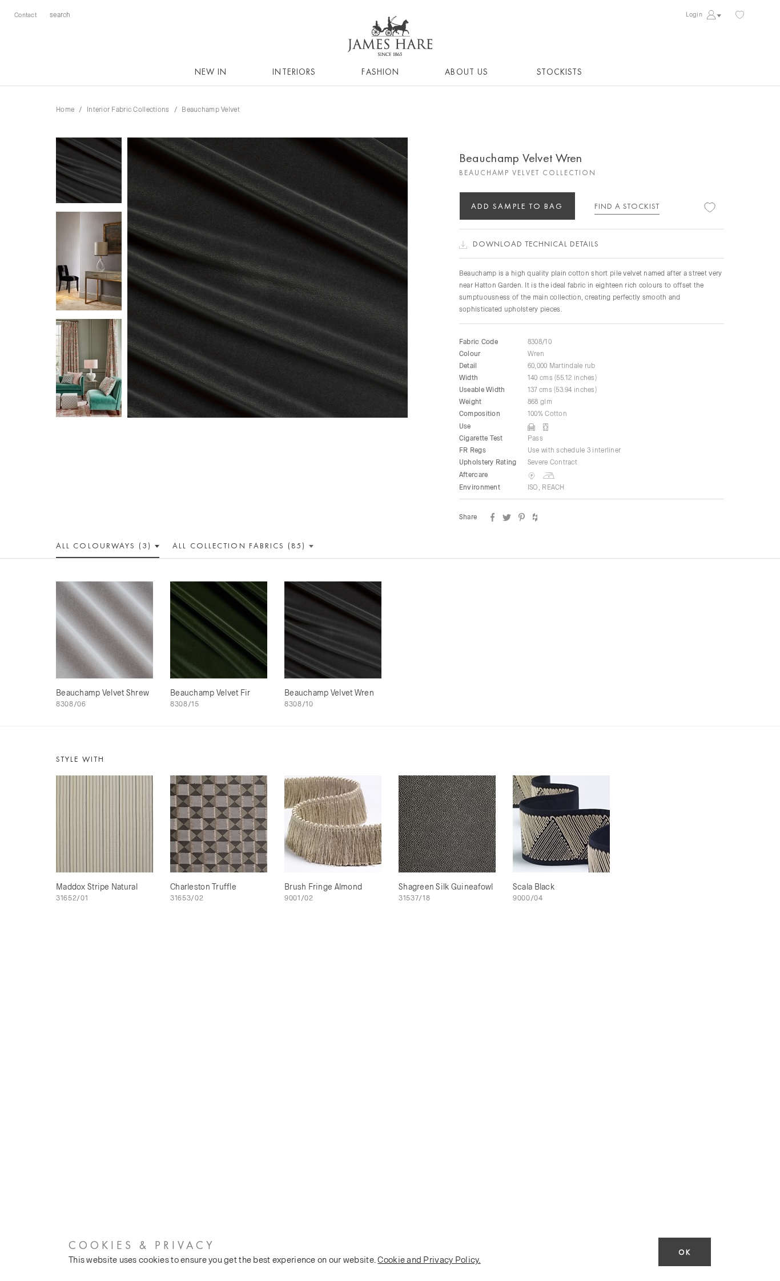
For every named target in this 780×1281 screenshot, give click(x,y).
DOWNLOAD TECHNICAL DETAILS (536, 244)
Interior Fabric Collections (128, 109)
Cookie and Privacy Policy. (428, 1259)
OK (684, 1252)
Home (65, 109)
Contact (25, 14)
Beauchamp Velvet (210, 109)
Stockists (559, 72)
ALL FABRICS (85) (240, 545)
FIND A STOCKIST (627, 206)
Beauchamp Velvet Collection (527, 172)
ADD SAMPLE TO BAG (517, 206)
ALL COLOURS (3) (105, 545)
